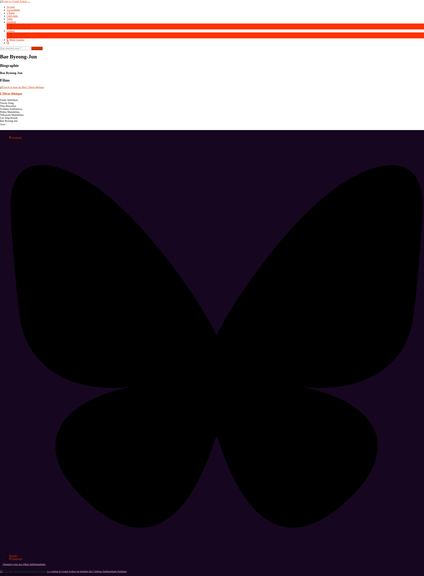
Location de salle (22, 24)
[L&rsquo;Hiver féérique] (22, 87)
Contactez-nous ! (22, 36)
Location (11, 22)
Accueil (11, 7)
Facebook (16, 137)
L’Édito (11, 13)
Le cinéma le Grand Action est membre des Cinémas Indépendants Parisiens (87, 571)
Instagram (16, 558)
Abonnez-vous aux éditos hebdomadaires (24, 564)
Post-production (21, 27)
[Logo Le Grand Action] (13, 1)
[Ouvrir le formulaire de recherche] (215, 42)
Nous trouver (20, 33)
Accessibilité (13, 10)
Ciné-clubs (12, 16)
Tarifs (10, 19)
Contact (11, 30)
